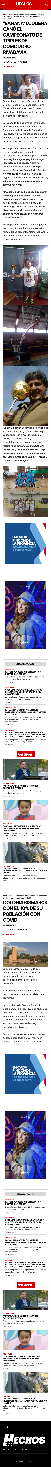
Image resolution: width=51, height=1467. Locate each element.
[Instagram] (7, 1427)
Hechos (10, 67)
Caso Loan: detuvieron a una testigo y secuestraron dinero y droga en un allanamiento (24, 692)
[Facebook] (3, 1427)
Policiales (9, 688)
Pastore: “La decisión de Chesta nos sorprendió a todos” (23, 673)
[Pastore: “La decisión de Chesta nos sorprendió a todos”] (25, 769)
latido (33, 1461)
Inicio (5, 14)
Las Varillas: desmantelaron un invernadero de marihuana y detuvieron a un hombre (25, 712)
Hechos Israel (22, 14)
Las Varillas (10, 708)
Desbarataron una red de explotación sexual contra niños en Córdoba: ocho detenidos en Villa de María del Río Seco (25, 734)
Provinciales (11, 670)
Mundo (12, 14)
